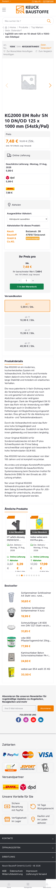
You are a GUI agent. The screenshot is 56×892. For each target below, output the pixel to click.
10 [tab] (39, 575)
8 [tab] (34, 575)
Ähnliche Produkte (16, 508)
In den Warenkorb (28, 286)
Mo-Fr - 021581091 (44, 1)
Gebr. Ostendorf (13, 30)
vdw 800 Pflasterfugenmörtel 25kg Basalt (35, 639)
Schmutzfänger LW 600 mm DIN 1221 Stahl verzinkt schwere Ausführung (36, 624)
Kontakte (7, 838)
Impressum (31, 871)
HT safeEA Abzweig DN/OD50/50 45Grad (16, 538)
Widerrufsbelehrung (12, 874)
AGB (4, 871)
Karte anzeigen (32, 238)
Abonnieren (45, 708)
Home (13, 27)
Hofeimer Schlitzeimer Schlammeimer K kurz (33, 609)
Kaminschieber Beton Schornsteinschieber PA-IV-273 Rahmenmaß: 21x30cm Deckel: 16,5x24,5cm (36, 654)
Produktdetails (14, 361)
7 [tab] (31, 575)
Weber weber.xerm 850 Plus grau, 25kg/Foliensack (38, 538)
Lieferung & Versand (36, 874)
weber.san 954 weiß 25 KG (35, 669)
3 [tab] (22, 575)
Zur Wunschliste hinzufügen (19, 51)
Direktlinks (8, 857)
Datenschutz (16, 871)
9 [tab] (36, 575)
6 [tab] (29, 575)
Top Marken (37, 27)
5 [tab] (26, 575)
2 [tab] (19, 575)
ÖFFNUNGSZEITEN (11, 847)
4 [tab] (24, 575)
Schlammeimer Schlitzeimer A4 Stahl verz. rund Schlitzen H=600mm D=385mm (36, 594)
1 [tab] (16, 575)
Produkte (23, 27)
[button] (50, 85)
